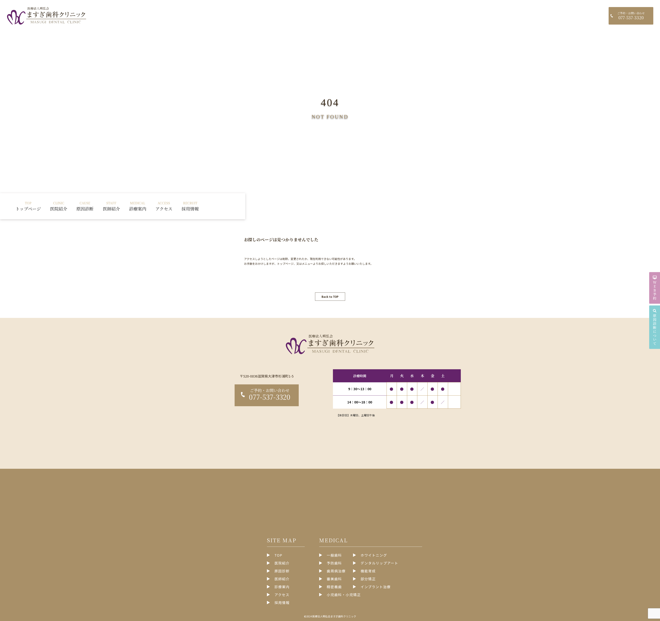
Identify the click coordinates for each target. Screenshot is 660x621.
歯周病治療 (336, 571)
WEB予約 (654, 290)
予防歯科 (334, 563)
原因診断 (85, 206)
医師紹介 (111, 206)
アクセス (163, 206)
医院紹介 (58, 206)
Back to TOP (330, 297)
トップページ (28, 206)
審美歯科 (334, 579)
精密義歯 (334, 587)
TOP (278, 555)
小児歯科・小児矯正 (344, 595)
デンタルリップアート (379, 563)
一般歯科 (334, 555)
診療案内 (137, 206)
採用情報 (190, 206)
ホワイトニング (374, 555)
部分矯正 (368, 579)
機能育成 (368, 571)
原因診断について (654, 330)
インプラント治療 (376, 587)
